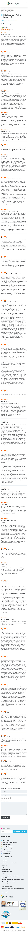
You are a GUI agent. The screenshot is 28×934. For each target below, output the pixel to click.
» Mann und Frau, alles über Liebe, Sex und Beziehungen (12, 889)
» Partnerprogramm (6, 871)
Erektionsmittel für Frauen (10, 842)
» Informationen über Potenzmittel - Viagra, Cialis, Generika (13, 876)
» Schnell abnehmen (6, 886)
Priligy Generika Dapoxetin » (7, 10)
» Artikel (3, 873)
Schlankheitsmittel (8, 846)
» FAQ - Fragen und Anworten (9, 863)
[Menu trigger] (26, 3)
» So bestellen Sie (5, 869)
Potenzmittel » (10, 9)
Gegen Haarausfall (8, 849)
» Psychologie (4, 892)
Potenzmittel (6, 840)
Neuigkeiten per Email (20, 831)
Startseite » (3, 9)
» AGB (2, 867)
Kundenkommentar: (5, 801)
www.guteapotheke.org (19, 930)
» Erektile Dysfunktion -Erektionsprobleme (12, 879)
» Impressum (4, 865)
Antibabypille (6, 853)
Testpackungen (7, 844)
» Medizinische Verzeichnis (8, 881)
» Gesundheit (4, 884)
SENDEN (5, 817)
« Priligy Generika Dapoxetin (8, 21)
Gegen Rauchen (7, 851)
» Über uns (4, 860)
